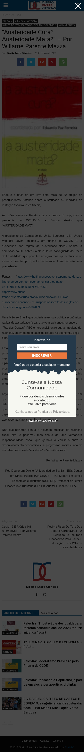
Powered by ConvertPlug (42, 420)
